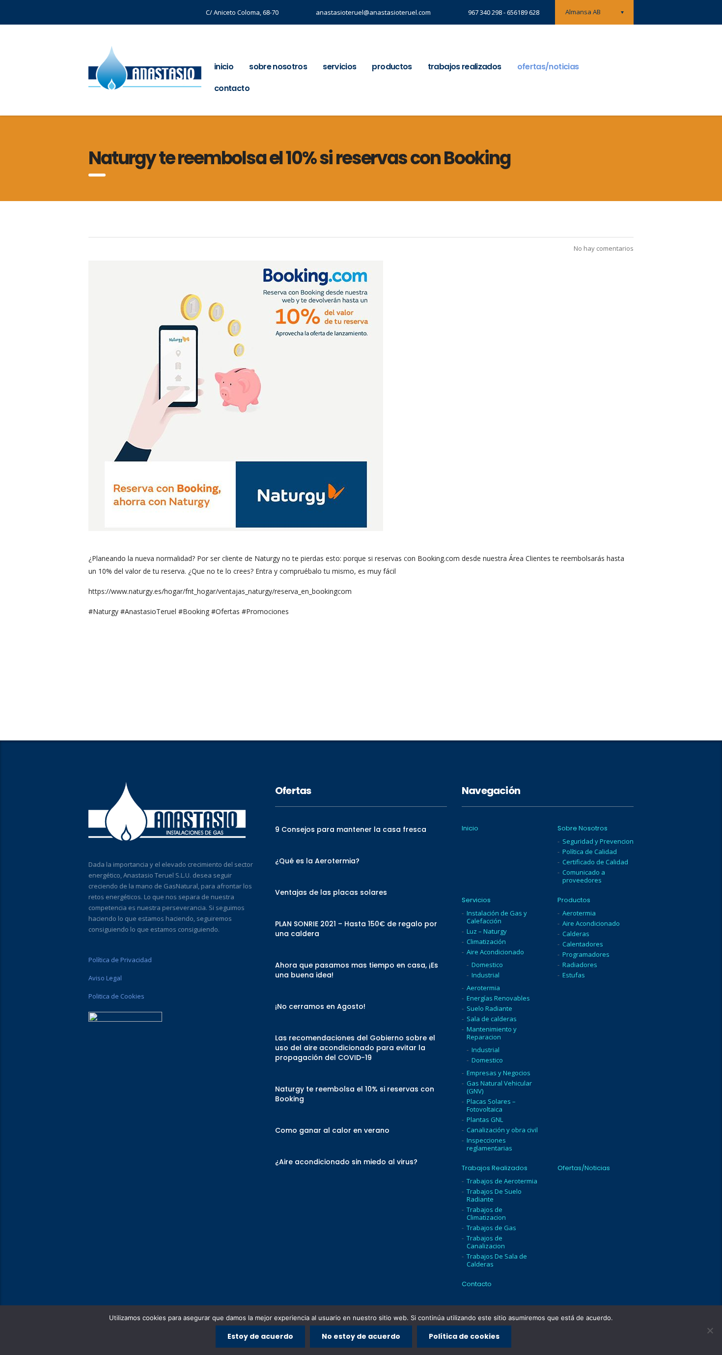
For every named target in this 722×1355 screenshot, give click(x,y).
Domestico (487, 965)
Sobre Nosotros (278, 66)
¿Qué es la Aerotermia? (317, 861)
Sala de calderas (492, 1019)
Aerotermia (483, 988)
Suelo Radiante (489, 1008)
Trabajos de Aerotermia (502, 1181)
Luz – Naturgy (487, 931)
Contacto (232, 88)
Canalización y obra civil (502, 1130)
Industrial (486, 975)
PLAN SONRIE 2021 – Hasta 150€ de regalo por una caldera (356, 929)
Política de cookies (464, 1336)
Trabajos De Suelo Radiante (494, 1195)
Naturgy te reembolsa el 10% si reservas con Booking (354, 1094)
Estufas (573, 975)
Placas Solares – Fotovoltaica (491, 1105)
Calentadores (582, 944)
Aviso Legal (105, 977)
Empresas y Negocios (498, 1073)
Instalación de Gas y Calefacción (497, 917)
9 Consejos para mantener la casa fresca (350, 829)
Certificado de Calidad (595, 862)
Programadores (586, 954)
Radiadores (579, 965)
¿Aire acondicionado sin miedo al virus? (346, 1162)
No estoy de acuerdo (361, 1336)
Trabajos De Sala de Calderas (497, 1260)
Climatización (486, 941)
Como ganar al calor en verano (332, 1130)
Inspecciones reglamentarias (489, 1144)
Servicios (339, 66)
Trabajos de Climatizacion (486, 1213)
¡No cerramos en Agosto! (320, 1006)
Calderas (575, 934)
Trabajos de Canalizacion (486, 1242)
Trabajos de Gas (491, 1228)
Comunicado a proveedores (583, 876)
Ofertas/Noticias (548, 66)
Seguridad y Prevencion (598, 841)
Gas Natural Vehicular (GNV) (499, 1087)
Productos (392, 66)
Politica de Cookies (116, 996)
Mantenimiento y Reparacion (492, 1033)
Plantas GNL (485, 1119)
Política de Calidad (589, 851)
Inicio (223, 66)
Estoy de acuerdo (260, 1336)
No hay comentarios (603, 248)
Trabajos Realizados (464, 66)
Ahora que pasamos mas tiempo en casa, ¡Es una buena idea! (356, 970)
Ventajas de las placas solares (331, 892)
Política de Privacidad (120, 959)
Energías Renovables (498, 998)
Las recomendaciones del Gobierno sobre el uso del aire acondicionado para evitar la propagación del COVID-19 (355, 1047)
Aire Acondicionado (495, 952)
